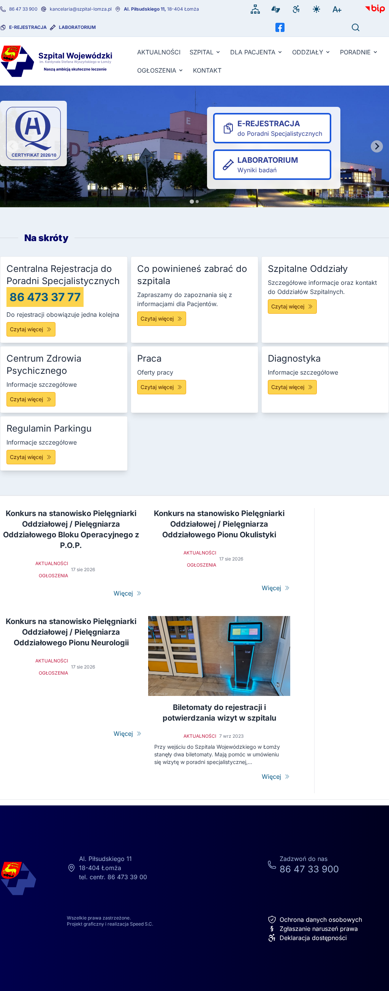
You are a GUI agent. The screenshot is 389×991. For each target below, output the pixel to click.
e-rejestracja (28, 27)
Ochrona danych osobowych (321, 919)
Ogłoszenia (156, 70)
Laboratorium (77, 27)
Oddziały (307, 52)
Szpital (201, 52)
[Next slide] (377, 146)
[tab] (192, 201)
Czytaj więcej (26, 329)
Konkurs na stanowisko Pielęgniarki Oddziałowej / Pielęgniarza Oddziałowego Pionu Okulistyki (219, 524)
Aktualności (158, 52)
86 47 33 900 (23, 9)
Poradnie (355, 52)
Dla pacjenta (252, 52)
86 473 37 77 (45, 297)
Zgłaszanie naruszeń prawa (314, 928)
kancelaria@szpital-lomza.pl (81, 9)
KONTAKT (207, 70)
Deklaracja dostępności (313, 938)
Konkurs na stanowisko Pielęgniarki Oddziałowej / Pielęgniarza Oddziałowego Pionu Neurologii (71, 632)
